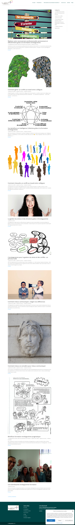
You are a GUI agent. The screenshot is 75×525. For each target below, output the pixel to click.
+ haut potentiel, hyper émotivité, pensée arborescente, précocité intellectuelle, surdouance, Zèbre (60, 22)
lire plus (9, 50)
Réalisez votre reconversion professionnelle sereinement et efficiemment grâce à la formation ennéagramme (28, 42)
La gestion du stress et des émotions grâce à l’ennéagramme (28, 219)
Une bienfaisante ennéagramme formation (22, 485)
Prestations (39, 2)
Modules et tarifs (27, 510)
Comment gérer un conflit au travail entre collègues (25, 90)
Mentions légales (27, 517)
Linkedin (40, 510)
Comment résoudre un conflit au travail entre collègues (26, 183)
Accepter (51, 520)
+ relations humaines (27, 91)
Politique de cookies (59, 522)
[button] (72, 511)
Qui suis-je (63, 2)
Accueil (33, 2)
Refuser (59, 520)
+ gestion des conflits (12, 91)
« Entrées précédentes (12, 496)
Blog (72, 2)
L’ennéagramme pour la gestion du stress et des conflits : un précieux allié (28, 258)
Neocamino (11, 523)
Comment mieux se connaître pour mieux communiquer (27, 366)
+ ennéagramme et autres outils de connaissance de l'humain (19, 44)
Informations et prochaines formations (51, 2)
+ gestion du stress (34, 44)
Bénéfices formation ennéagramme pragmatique (24, 437)
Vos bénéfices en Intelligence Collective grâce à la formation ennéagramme (28, 129)
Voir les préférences (69, 520)
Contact (68, 2)
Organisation (57, 28)
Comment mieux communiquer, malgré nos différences (26, 302)
